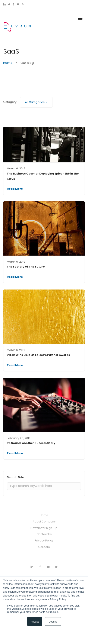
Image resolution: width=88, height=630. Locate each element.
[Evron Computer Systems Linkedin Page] (4, 4)
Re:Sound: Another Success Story (31, 443)
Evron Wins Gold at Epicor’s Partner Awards (38, 355)
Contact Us (44, 534)
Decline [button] (52, 621)
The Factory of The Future (26, 266)
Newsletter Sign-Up (44, 528)
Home (7, 63)
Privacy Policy (44, 540)
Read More (15, 189)
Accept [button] (35, 621)
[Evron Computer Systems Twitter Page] (9, 4)
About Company (44, 521)
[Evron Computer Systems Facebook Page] (13, 4)
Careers (44, 547)
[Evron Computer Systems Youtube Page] (18, 4)
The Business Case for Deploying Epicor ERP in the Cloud (43, 176)
